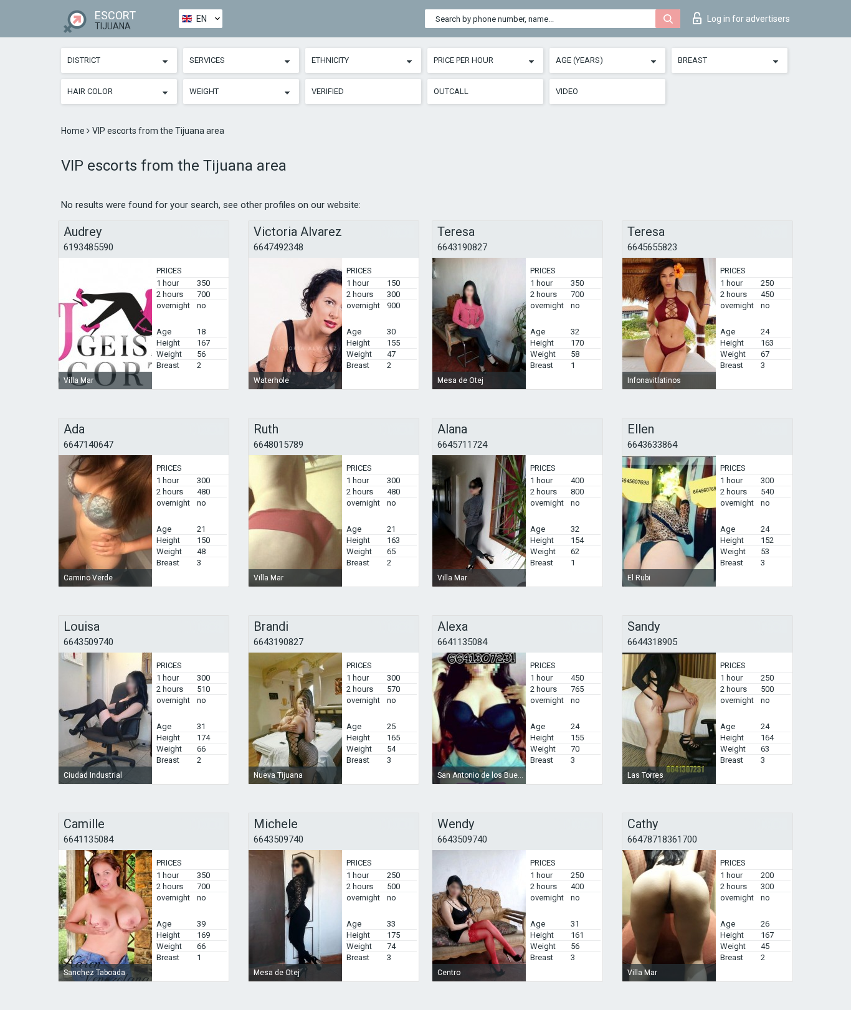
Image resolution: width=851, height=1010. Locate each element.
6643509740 (88, 642)
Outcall (451, 91)
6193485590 (88, 247)
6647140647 (88, 444)
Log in (748, 19)
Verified (327, 91)
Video (567, 91)
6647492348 (278, 247)
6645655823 (652, 247)
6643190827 (462, 247)
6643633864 (652, 444)
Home (74, 131)
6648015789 (278, 444)
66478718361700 (662, 839)
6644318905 (652, 642)
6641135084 (462, 642)
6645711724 (462, 444)
